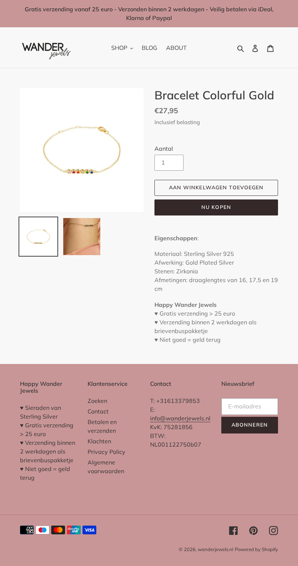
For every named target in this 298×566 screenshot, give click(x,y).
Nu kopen (216, 207)
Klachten (99, 441)
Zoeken (97, 400)
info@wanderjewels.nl (180, 418)
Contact (98, 411)
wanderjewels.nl (215, 549)
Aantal (163, 148)
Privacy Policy (106, 451)
